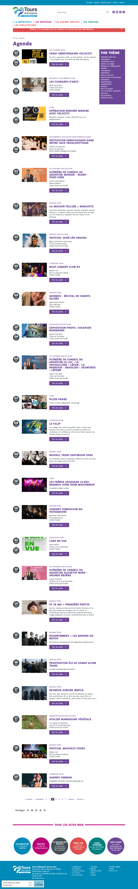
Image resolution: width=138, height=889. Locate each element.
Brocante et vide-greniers (110, 66)
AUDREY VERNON (60, 777)
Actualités (89, 2)
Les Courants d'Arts (63, 81)
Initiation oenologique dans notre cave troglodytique (71, 141)
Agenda (97, 2)
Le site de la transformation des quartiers (59, 846)
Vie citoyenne (106, 95)
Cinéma (104, 68)
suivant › (71, 799)
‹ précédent (39, 799)
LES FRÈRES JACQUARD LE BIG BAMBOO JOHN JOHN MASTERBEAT (72, 483)
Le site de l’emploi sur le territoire (78, 846)
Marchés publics (106, 2)
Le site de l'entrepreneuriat (40, 846)
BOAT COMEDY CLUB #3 (64, 266)
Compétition (105, 70)
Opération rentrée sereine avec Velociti (69, 112)
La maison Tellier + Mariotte (71, 206)
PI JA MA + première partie (69, 604)
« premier (29, 799)
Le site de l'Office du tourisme (97, 846)
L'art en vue (58, 540)
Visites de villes (107, 98)
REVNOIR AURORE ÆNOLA (66, 690)
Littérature (105, 79)
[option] (22, 846)
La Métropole (23, 22)
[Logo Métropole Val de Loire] (22, 872)
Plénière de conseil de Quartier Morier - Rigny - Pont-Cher (68, 174)
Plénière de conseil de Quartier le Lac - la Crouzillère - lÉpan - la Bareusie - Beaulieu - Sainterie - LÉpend (72, 365)
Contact (122, 2)
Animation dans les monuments (108, 58)
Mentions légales (115, 867)
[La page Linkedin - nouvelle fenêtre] (120, 12)
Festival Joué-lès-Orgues (68, 237)
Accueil (15, 38)
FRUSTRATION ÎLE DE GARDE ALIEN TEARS (72, 664)
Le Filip (55, 423)
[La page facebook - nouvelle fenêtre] (113, 12)
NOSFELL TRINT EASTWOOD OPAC (71, 455)
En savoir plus (7, 885)
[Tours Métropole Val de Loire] (25, 12)
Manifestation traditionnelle (106, 83)
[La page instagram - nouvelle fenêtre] (123, 12)
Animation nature (107, 61)
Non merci (30, 884)
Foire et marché (107, 75)
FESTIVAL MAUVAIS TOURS (67, 748)
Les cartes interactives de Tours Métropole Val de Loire (116, 846)
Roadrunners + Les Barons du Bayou (71, 637)
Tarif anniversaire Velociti (70, 53)
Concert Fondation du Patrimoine (65, 510)
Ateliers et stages (107, 64)
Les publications (25, 25)
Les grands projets (67, 22)
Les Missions (43, 22)
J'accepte (39, 884)
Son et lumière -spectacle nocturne (111, 92)
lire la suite (57, 64)
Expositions (105, 73)
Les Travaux (90, 22)
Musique (104, 86)
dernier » (80, 799)
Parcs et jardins (107, 89)
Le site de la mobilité (22, 846)
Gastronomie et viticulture (111, 77)
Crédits (111, 869)
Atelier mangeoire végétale (70, 719)
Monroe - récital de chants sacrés (69, 297)
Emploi (115, 2)
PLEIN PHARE (58, 399)
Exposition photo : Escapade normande (70, 329)
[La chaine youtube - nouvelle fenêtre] (117, 12)
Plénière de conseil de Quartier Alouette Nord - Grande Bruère (68, 572)
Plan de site (113, 871)
